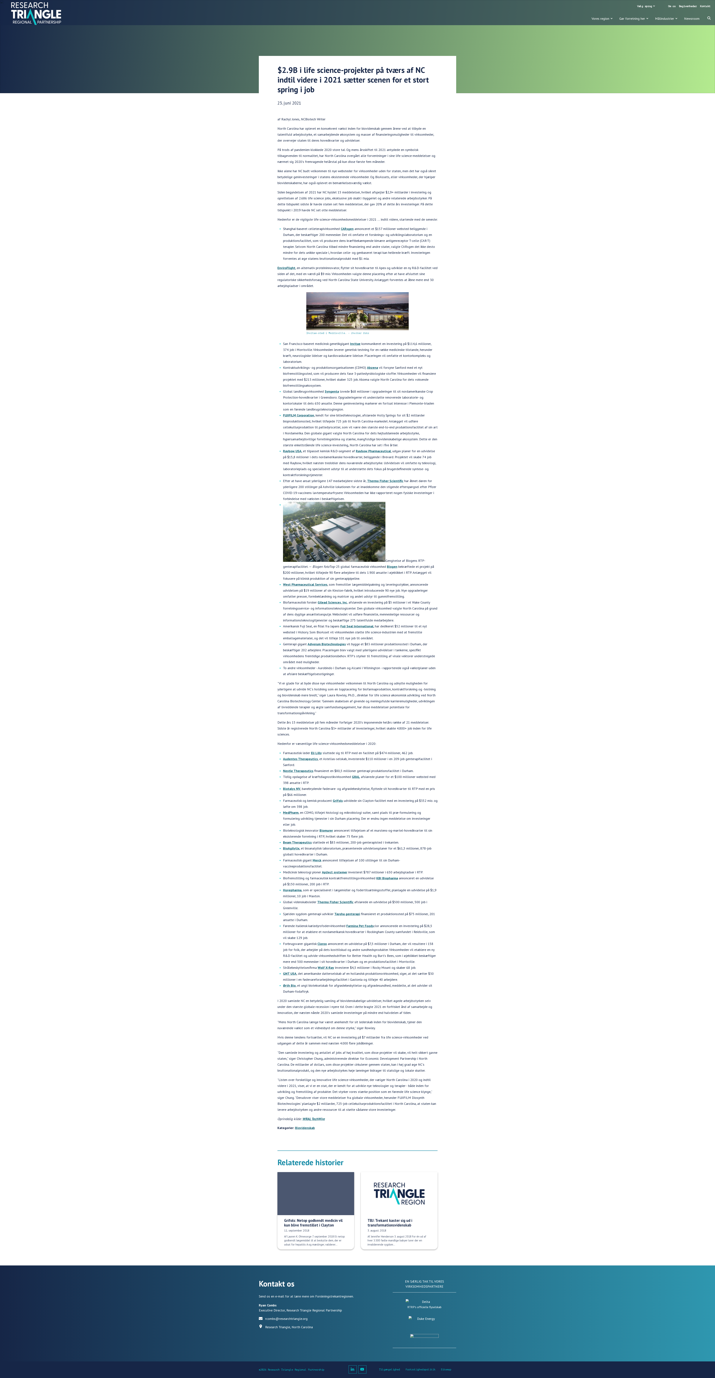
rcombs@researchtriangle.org (286, 1319)
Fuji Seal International (356, 626)
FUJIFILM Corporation (298, 415)
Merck (317, 860)
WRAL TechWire (313, 1119)
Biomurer (326, 830)
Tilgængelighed (389, 1369)
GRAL (356, 777)
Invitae (355, 344)
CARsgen (347, 229)
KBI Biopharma (387, 878)
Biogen (392, 566)
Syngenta (332, 391)
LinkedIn (353, 1369)
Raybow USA (292, 451)
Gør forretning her (632, 18)
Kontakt (705, 6)
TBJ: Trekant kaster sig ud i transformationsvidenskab (390, 1223)
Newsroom (692, 18)
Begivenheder (688, 6)
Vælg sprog (644, 6)
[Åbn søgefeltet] (709, 18)
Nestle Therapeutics (298, 771)
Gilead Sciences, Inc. (333, 602)
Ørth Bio (289, 985)
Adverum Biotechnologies (327, 644)
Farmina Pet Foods (360, 926)
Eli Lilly (316, 753)
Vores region (600, 18)
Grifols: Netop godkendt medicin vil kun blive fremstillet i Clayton (313, 1223)
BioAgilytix (291, 848)
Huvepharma (292, 890)
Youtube (362, 1369)
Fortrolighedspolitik (420, 1369)
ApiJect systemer (334, 872)
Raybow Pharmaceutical (373, 451)
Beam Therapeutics (297, 842)
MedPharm (290, 812)
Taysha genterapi (347, 914)
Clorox (322, 944)
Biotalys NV (291, 789)
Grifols (338, 800)
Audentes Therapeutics (300, 759)
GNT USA (289, 973)
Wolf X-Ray (326, 967)
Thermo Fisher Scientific (385, 481)
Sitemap (446, 1369)
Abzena (372, 367)
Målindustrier (664, 18)
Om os (672, 6)
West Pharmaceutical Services (305, 584)
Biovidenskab (305, 1128)
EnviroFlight (286, 268)
